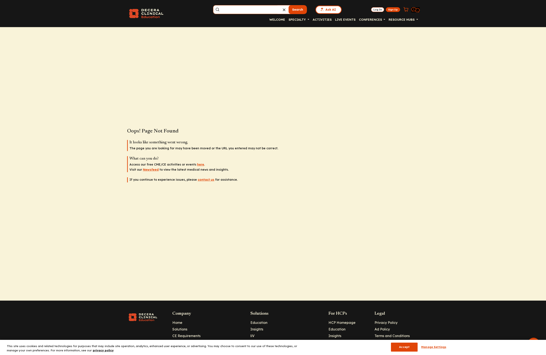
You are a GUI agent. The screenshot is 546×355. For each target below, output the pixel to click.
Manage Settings (433, 347)
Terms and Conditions (392, 336)
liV (252, 336)
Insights (256, 329)
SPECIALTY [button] (298, 20)
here (200, 164)
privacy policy (103, 350)
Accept (404, 347)
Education (258, 322)
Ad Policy (382, 329)
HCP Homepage (342, 322)
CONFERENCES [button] (371, 20)
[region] (273, 347)
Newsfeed (151, 170)
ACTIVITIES (322, 20)
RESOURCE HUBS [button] (402, 20)
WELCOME (277, 20)
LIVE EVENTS (345, 20)
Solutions (179, 329)
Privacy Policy (386, 322)
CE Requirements (186, 336)
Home (177, 322)
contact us (206, 180)
